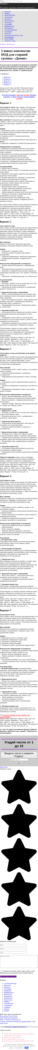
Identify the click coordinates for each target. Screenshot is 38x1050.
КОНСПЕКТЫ (10, 15)
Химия (6, 1011)
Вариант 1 (7, 77)
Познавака (3, 4)
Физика (7, 13)
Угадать (19, 763)
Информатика (9, 26)
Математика (9, 28)
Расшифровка (9, 37)
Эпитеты (8, 33)
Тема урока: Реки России (8, 1016)
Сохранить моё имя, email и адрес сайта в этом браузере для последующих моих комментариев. (17, 972)
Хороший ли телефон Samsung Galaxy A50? (19, 1041)
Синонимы (8, 32)
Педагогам (3, 767)
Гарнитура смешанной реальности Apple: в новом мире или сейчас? (19, 1034)
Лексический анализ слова (14, 35)
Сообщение (8, 1005)
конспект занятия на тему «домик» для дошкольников (15, 716)
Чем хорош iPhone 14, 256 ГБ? (14, 1039)
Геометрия (8, 22)
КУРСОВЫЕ (9, 39)
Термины (7, 1007)
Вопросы (8, 12)
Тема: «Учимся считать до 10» (10, 1020)
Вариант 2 (7, 79)
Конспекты (8, 994)
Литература (9, 17)
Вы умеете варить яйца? (12, 1037)
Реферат (7, 1002)
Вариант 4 (7, 83)
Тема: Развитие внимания (9, 1018)
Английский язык (11, 30)
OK (27, 1047)
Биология (8, 19)
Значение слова (10, 41)
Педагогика (8, 1000)
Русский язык (9, 21)
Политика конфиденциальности (16, 1027)
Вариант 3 (7, 81)
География (8, 24)
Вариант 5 (7, 84)
